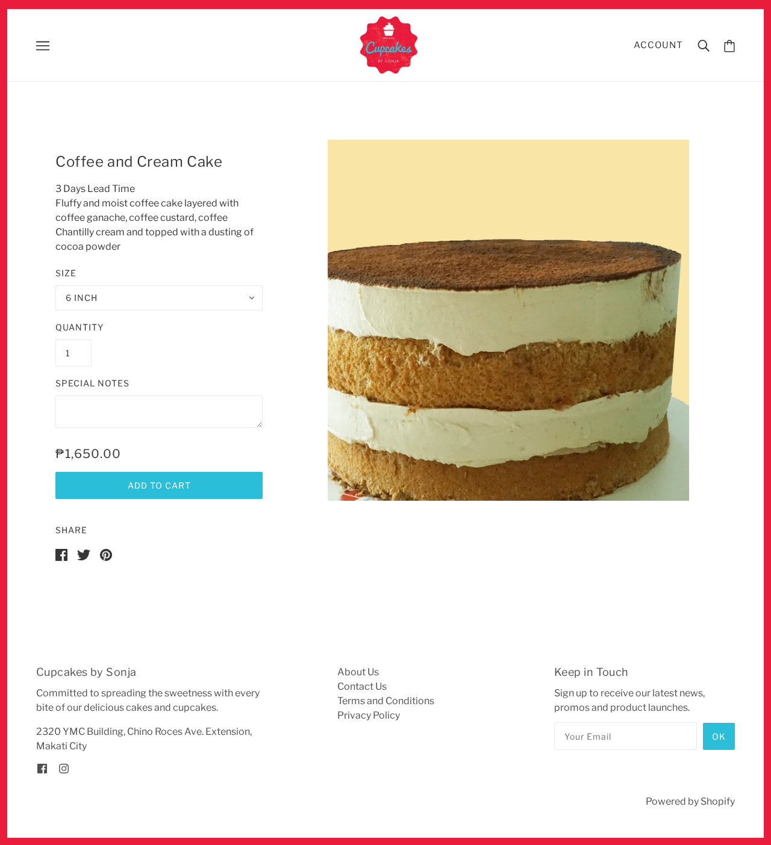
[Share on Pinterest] (106, 554)
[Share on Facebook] (61, 554)
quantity (79, 327)
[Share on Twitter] (83, 554)
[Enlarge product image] (508, 320)
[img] (42, 768)
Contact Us (362, 686)
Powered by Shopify (690, 801)
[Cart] (729, 45)
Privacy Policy (368, 715)
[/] (389, 44)
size (65, 273)
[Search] (703, 45)
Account (658, 45)
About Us (358, 672)
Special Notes (92, 383)
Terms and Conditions (385, 701)
